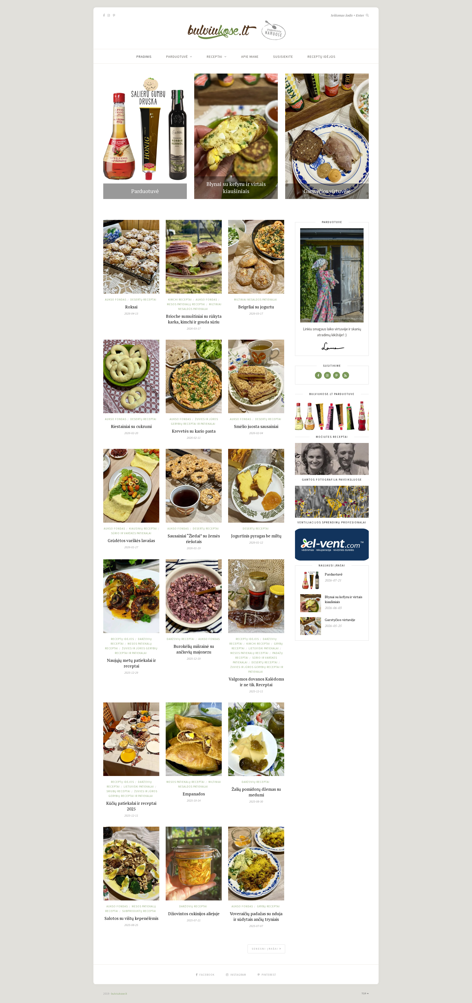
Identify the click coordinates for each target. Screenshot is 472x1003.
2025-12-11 (256, 691)
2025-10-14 (194, 800)
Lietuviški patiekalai (264, 648)
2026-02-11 (194, 438)
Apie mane (250, 56)
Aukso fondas (115, 299)
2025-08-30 (256, 801)
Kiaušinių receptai (143, 528)
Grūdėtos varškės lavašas (131, 540)
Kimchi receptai (180, 299)
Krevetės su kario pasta (194, 431)
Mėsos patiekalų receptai (186, 304)
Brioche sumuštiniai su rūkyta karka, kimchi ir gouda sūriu (193, 319)
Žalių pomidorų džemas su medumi (256, 792)
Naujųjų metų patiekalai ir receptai (131, 663)
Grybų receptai (268, 906)
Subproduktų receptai (139, 911)
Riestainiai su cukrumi (131, 426)
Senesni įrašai (266, 948)
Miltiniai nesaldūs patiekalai (255, 299)
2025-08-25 (131, 925)
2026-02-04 (256, 433)
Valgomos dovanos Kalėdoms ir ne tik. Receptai (256, 681)
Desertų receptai (143, 299)
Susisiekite (283, 56)
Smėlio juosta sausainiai (256, 426)
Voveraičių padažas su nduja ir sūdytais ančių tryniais (256, 916)
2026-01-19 (194, 548)
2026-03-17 (194, 328)
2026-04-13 (131, 313)
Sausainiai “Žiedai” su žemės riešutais (194, 538)
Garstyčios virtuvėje (327, 191)
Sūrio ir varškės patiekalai (131, 533)
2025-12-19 (194, 658)
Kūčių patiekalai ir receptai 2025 (131, 806)
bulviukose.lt (119, 993)
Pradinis (144, 56)
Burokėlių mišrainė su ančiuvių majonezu (194, 649)
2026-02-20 (131, 433)
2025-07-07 (256, 926)
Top (364, 993)
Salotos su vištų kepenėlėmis (131, 918)
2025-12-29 (131, 672)
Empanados (194, 794)
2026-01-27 (131, 547)
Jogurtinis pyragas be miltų (256, 536)
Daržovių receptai (180, 639)
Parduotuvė (177, 56)
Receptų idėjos (322, 56)
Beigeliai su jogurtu (256, 307)
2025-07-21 (194, 920)
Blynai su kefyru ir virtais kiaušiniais (236, 187)
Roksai (131, 307)
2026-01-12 (256, 542)
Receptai (214, 56)
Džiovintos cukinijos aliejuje (194, 913)
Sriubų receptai (118, 791)
